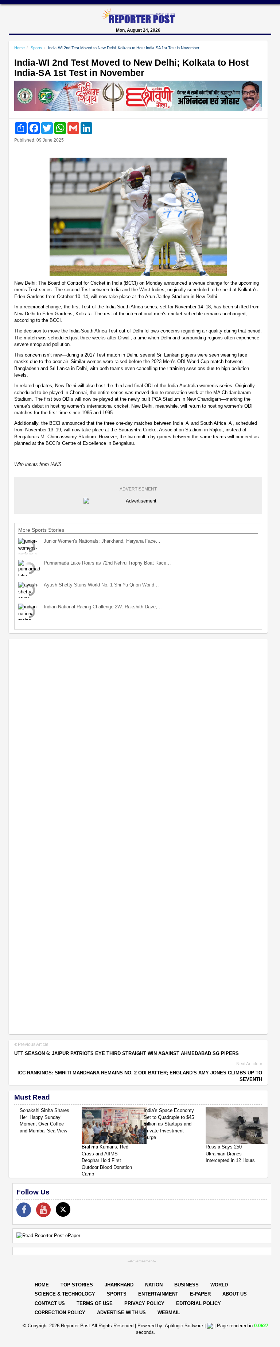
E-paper (200, 1294)
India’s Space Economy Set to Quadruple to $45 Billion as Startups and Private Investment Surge (169, 1124)
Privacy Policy (144, 1303)
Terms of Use (95, 1303)
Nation (154, 1285)
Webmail (169, 1312)
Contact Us (50, 1303)
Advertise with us (121, 1312)
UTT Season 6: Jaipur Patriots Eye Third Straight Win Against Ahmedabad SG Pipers (126, 1053)
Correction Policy (60, 1312)
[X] (63, 1209)
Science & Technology (65, 1294)
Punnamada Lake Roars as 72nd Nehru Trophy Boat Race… (107, 563)
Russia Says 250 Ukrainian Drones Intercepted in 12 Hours (230, 1153)
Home (19, 48)
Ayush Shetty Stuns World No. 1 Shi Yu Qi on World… (101, 585)
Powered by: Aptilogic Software (170, 1325)
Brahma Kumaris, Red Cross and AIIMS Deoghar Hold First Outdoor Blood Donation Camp (107, 1160)
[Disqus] (138, 738)
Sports (36, 48)
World (219, 1285)
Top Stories (77, 1285)
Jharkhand (119, 1285)
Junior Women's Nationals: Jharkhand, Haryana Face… (102, 541)
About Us (234, 1294)
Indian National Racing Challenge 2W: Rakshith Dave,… (103, 606)
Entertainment (158, 1294)
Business (186, 1285)
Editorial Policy (198, 1303)
